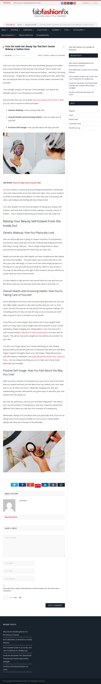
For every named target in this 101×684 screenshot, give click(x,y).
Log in (71, 115)
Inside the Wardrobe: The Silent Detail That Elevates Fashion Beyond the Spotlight (83, 85)
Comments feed (75, 123)
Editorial (14, 30)
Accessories (78, 30)
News (4, 30)
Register (72, 111)
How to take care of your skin (27, 182)
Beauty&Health (8, 35)
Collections (42, 30)
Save (38, 485)
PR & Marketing (42, 35)
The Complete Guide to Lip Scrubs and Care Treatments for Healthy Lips (83, 77)
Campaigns (27, 30)
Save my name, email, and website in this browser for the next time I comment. (31, 589)
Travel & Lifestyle (26, 35)
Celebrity (55, 30)
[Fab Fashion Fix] (50, 13)
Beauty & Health (44, 55)
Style (66, 30)
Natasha (8, 55)
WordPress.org (74, 128)
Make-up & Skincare (58, 55)
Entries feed (73, 119)
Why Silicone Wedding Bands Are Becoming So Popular (28, 3)
